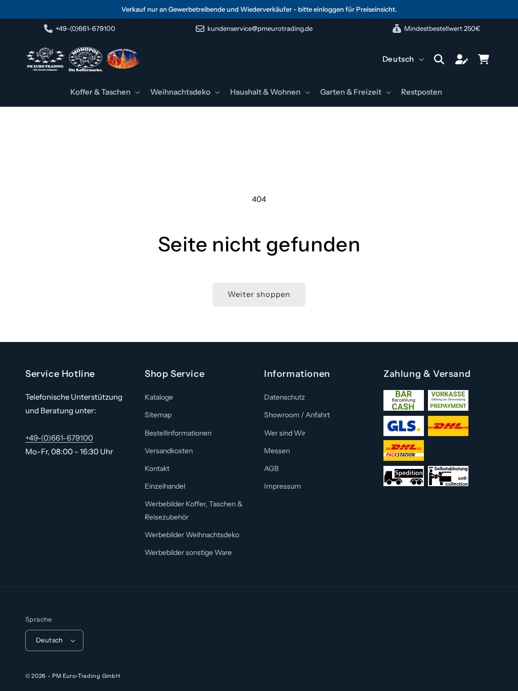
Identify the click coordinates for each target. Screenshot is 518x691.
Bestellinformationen (178, 433)
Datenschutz (284, 397)
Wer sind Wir (285, 433)
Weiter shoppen (259, 294)
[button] (104, 92)
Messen (277, 450)
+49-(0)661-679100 (59, 438)
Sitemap (158, 414)
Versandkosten (169, 450)
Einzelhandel (165, 486)
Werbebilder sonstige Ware (188, 552)
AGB (271, 468)
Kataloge (159, 397)
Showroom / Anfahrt (297, 414)
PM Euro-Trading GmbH (86, 675)
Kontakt (157, 468)
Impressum (282, 486)
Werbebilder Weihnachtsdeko (192, 534)
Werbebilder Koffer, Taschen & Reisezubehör (194, 510)
